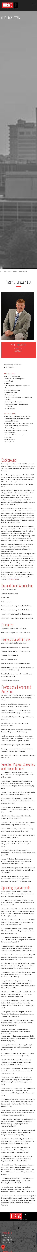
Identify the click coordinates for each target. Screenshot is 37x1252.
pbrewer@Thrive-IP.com (13, 364)
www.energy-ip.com (12, 579)
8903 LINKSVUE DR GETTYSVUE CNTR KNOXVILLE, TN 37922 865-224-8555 (7, 1238)
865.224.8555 (10, 367)
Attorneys (7, 272)
